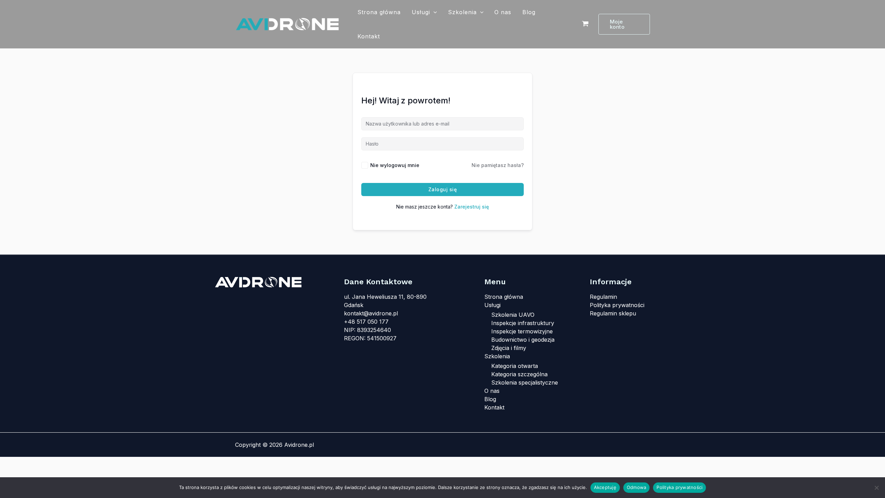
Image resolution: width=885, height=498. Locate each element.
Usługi (421, 12)
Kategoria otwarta (514, 365)
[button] (433, 12)
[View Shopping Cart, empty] (585, 24)
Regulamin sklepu (613, 313)
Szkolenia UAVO (512, 314)
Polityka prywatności (617, 305)
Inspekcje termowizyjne (522, 331)
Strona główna (379, 12)
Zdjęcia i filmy (508, 347)
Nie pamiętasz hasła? (498, 165)
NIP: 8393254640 (367, 329)
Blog (528, 12)
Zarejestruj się (471, 207)
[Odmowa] (876, 487)
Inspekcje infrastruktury (522, 323)
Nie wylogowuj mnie (394, 165)
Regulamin (603, 296)
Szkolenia (462, 12)
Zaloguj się (442, 189)
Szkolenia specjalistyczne (524, 382)
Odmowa (636, 487)
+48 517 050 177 (366, 321)
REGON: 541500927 (370, 338)
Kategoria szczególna (519, 374)
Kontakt (368, 36)
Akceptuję (605, 487)
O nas (502, 12)
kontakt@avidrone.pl (371, 313)
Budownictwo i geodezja (523, 339)
